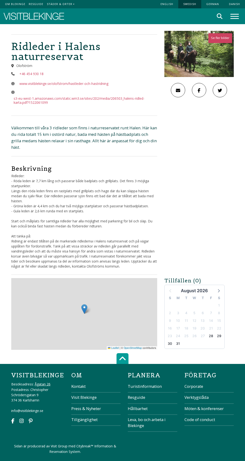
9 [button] (170, 320)
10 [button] (178, 320)
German (212, 4)
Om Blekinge (15, 4)
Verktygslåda (196, 397)
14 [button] (211, 320)
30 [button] (170, 343)
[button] (218, 290)
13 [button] (203, 320)
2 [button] (170, 313)
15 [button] (219, 320)
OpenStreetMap (133, 348)
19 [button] (194, 328)
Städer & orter (59, 4)
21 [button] (211, 328)
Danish (234, 4)
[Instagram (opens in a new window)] (21, 421)
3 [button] (178, 313)
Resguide (36, 4)
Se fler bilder (220, 38)
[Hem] (34, 16)
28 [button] (211, 336)
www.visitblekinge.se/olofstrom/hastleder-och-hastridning (63, 83)
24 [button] (178, 336)
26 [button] (194, 336)
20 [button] (202, 328)
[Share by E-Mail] (178, 90)
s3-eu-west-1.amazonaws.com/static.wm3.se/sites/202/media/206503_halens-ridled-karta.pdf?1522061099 (79, 100)
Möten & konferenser (204, 408)
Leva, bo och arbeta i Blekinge (147, 422)
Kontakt (78, 386)
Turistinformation (145, 386)
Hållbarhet (138, 408)
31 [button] (178, 343)
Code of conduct (199, 419)
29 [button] (219, 336)
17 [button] (178, 328)
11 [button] (186, 320)
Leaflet (115, 348)
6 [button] (203, 313)
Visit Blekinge (84, 397)
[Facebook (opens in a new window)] (12, 421)
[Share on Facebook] (199, 90)
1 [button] (219, 305)
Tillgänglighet (84, 419)
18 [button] (186, 328)
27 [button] (203, 336)
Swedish (189, 4)
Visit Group (59, 446)
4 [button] (186, 313)
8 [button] (219, 313)
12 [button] (194, 320)
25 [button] (186, 336)
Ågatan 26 (42, 384)
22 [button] (219, 328)
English (167, 4)
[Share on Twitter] (220, 90)
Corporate (193, 386)
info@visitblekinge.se (27, 410)
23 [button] (170, 336)
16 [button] (170, 328)
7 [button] (211, 313)
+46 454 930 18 (31, 73)
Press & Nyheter (86, 408)
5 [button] (194, 313)
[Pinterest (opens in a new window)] (31, 421)
